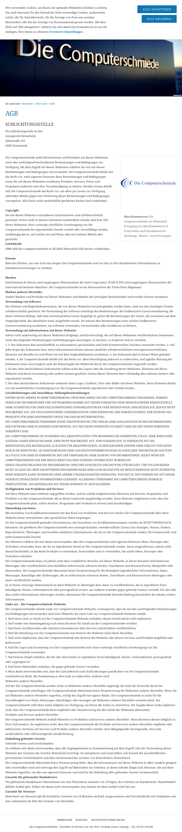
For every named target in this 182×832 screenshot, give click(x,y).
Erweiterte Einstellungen (66, 31)
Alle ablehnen (159, 19)
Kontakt (82, 820)
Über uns (41, 103)
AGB (52, 103)
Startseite (27, 103)
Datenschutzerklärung (108, 820)
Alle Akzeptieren (157, 9)
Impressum (64, 820)
